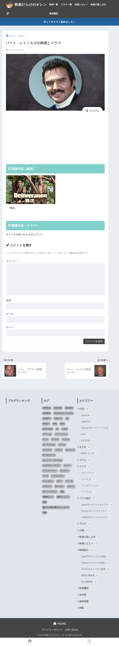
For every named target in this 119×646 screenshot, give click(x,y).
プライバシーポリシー (52, 630)
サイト (9, 327)
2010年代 (69, 408)
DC (67, 418)
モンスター (59, 486)
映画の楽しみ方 (98, 4)
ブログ (84, 523)
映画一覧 (53, 4)
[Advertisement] (55, 137)
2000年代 (58, 408)
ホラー (59, 481)
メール (9, 313)
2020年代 (46, 413)
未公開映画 (88, 581)
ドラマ (45, 476)
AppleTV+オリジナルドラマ (96, 504)
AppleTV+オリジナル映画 (95, 556)
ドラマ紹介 (87, 498)
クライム (62, 445)
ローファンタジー (50, 492)
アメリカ (65, 439)
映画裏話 (53, 13)
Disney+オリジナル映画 (94, 563)
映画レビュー (81, 4)
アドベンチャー (61, 434)
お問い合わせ (71, 630)
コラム (84, 460)
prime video (48, 429)
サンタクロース (49, 455)
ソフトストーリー (50, 471)
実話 (44, 502)
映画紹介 (86, 550)
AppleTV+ (47, 418)
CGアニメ (58, 418)
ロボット (70, 486)
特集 (83, 608)
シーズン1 (88, 479)
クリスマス (47, 450)
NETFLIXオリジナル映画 (95, 569)
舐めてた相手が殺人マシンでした (56, 507)
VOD (83, 409)
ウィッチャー (89, 473)
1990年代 (46, 408)
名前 (8, 300)
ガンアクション (49, 445)
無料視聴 (85, 601)
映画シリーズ (89, 453)
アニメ (45, 439)
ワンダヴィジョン (91, 485)
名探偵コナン (48, 497)
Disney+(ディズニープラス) (96, 428)
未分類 (84, 595)
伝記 (62, 492)
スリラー (67, 465)
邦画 (44, 513)
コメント (12, 261)
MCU (62, 424)
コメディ (58, 450)
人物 (84, 530)
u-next (64, 429)
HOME (61, 623)
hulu (85, 434)
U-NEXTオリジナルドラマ (95, 517)
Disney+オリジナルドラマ (96, 511)
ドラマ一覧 (66, 4)
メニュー (89, 644)
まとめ (84, 447)
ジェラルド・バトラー (51, 465)
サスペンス (70, 450)
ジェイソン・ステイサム (52, 460)
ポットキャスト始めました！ (60, 22)
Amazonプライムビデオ (63, 413)
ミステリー (47, 486)
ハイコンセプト (58, 476)
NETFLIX (87, 440)
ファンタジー (48, 481)
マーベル (69, 481)
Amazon (87, 415)
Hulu (55, 424)
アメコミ (55, 439)
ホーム (30, 644)
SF (57, 429)
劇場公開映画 (90, 575)
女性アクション (63, 497)
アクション (47, 434)
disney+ (46, 424)
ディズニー (64, 471)
